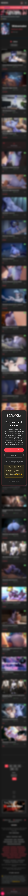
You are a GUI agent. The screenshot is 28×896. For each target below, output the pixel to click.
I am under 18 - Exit (14, 455)
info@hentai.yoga (18, 474)
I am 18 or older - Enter (14, 450)
